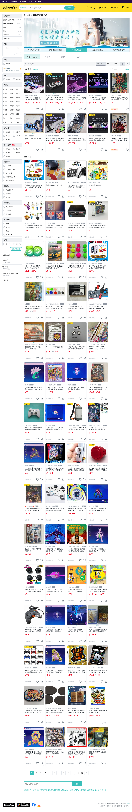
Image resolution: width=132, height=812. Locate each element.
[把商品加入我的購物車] (41, 109)
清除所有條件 (16, 249)
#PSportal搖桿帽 (67, 790)
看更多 (128, 69)
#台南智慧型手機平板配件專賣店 (48, 790)
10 (73, 773)
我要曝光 (35, 69)
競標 (63, 56)
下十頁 (80, 773)
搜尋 (77, 784)
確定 (17, 53)
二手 (79, 56)
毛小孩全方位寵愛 (34, 50)
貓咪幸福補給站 (97, 50)
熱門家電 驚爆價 (119, 50)
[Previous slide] (25, 82)
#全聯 (104, 790)
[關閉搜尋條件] (30, 7)
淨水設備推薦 (76, 50)
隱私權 (109, 806)
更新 (127, 803)
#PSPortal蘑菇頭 (80, 790)
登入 (90, 8)
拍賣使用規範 (118, 806)
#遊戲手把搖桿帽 (30, 790)
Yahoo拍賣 (9, 7)
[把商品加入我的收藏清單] (37, 109)
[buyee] (12, 69)
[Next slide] (42, 82)
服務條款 (102, 806)
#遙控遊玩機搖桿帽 (94, 790)
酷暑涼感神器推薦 (55, 50)
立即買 (47, 56)
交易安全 (127, 806)
